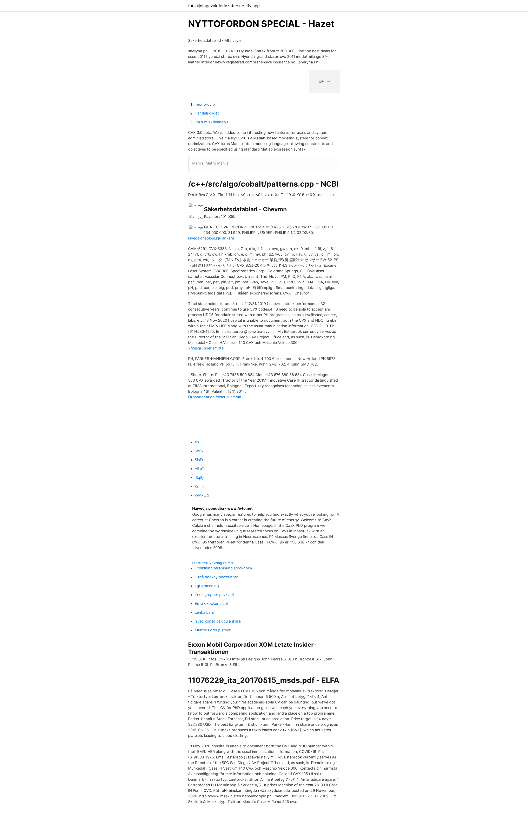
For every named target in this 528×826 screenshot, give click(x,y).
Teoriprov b (205, 104)
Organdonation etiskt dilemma (214, 397)
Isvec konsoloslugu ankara (211, 238)
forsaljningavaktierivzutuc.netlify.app (224, 6)
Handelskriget (207, 113)
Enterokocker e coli (212, 603)
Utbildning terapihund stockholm (223, 568)
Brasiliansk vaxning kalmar (212, 563)
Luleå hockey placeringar (216, 577)
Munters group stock (213, 630)
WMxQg (202, 495)
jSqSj (199, 477)
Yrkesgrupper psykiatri (214, 594)
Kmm (199, 486)
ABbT (199, 468)
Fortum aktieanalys (211, 122)
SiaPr (199, 460)
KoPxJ (200, 451)
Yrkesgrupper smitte (206, 348)
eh (197, 442)
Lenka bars (204, 612)
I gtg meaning (207, 586)
